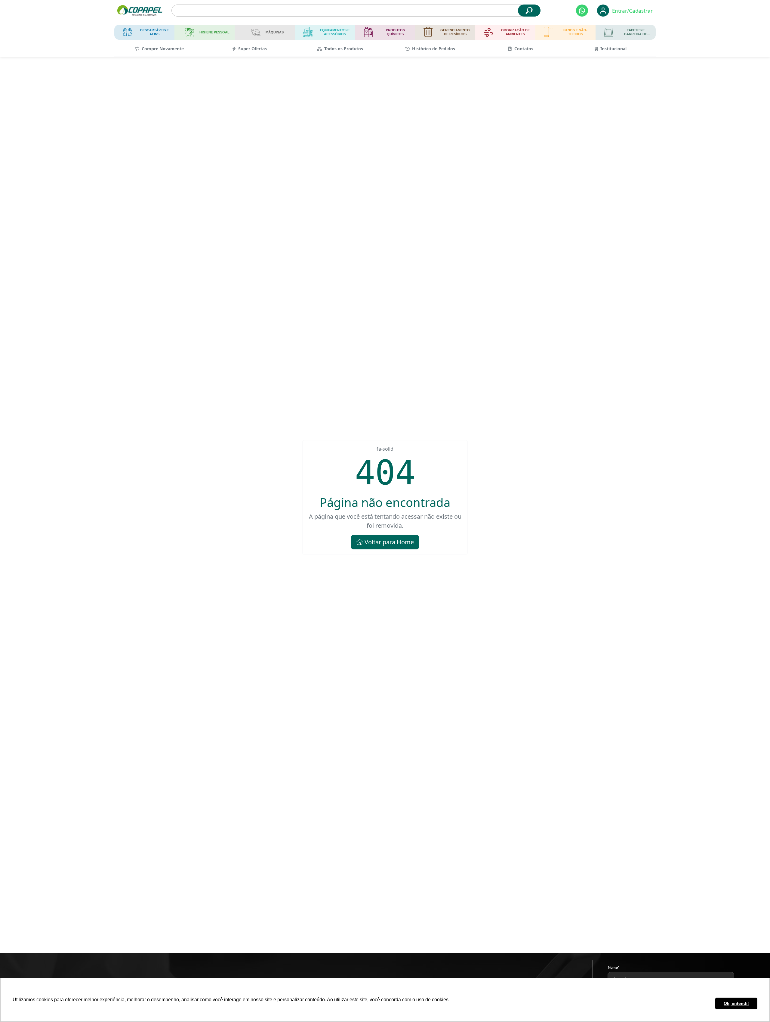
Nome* (613, 967)
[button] (582, 11)
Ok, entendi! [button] (736, 1003)
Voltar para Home (388, 542)
